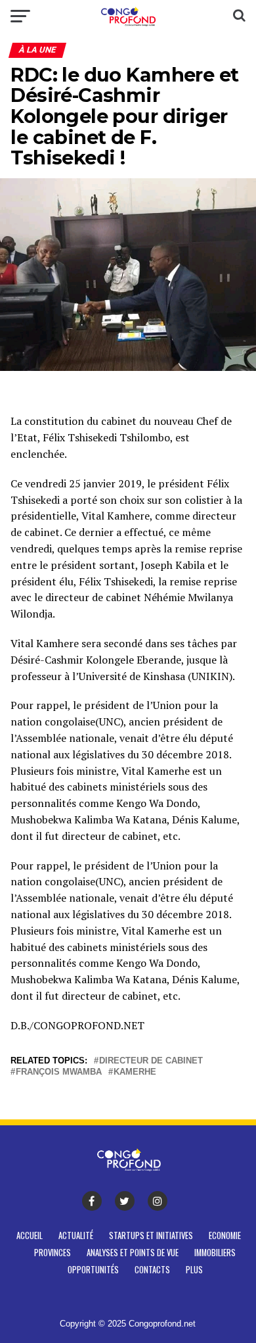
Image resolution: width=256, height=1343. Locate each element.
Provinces (52, 1252)
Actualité (75, 1235)
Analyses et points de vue (133, 1252)
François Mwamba (59, 1072)
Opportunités (93, 1269)
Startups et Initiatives (151, 1235)
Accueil (29, 1235)
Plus (194, 1269)
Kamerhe (135, 1072)
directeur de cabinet (151, 1061)
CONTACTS (152, 1269)
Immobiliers (215, 1252)
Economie (225, 1235)
